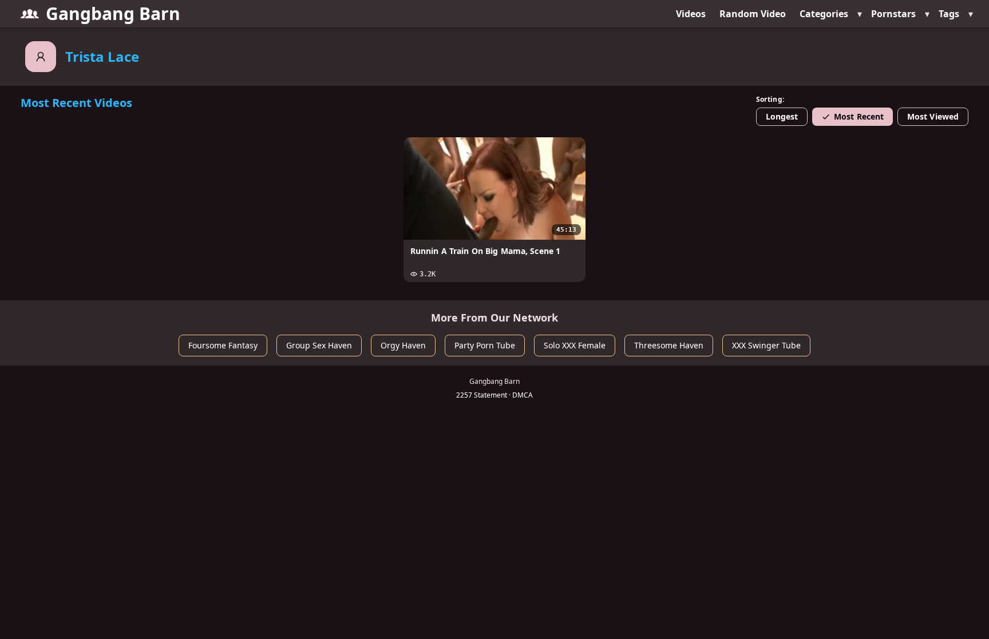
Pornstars (893, 13)
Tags (949, 13)
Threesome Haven (668, 345)
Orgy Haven (403, 345)
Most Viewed (933, 116)
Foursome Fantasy (223, 345)
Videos (691, 13)
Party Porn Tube (484, 345)
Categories (824, 13)
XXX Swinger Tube (766, 345)
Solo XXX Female (575, 345)
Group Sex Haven (319, 345)
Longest (782, 116)
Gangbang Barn (113, 13)
